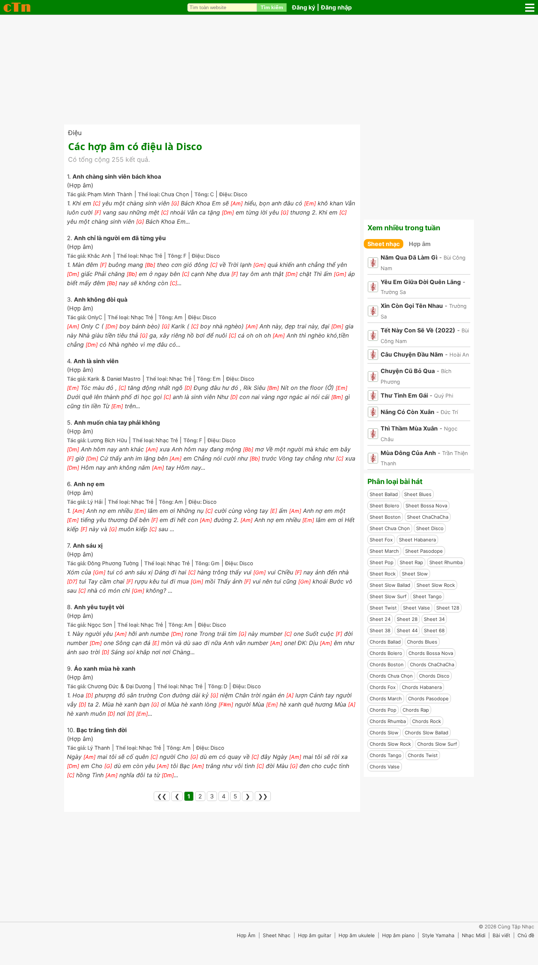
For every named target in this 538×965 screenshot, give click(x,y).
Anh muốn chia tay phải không (117, 422)
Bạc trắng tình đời (101, 730)
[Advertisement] (269, 69)
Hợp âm (420, 243)
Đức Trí (449, 412)
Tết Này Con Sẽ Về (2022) (418, 330)
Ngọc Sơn (99, 625)
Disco (240, 194)
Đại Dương (139, 686)
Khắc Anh (99, 256)
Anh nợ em (89, 484)
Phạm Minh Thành (109, 194)
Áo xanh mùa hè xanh (104, 668)
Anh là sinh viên (96, 361)
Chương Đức (103, 686)
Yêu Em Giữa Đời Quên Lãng (421, 282)
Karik (93, 379)
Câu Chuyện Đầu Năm (412, 354)
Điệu (75, 133)
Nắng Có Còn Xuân (407, 412)
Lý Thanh (98, 748)
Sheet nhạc (383, 243)
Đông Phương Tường (113, 563)
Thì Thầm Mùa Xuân (409, 428)
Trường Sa (393, 292)
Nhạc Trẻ (151, 256)
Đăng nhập (336, 7)
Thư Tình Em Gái (404, 395)
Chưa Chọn (175, 194)
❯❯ (263, 796)
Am (178, 317)
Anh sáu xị (87, 545)
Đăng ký (303, 7)
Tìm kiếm (272, 7)
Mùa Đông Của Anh (408, 453)
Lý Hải (94, 502)
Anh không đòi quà (100, 299)
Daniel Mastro (124, 379)
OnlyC (94, 317)
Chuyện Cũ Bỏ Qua (408, 371)
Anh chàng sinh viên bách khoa (116, 176)
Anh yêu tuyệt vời (99, 607)
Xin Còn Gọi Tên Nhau (412, 305)
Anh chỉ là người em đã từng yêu (120, 238)
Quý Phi (443, 395)
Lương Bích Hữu (107, 440)
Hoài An (459, 354)
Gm (215, 563)
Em (217, 379)
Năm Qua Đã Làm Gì (409, 257)
